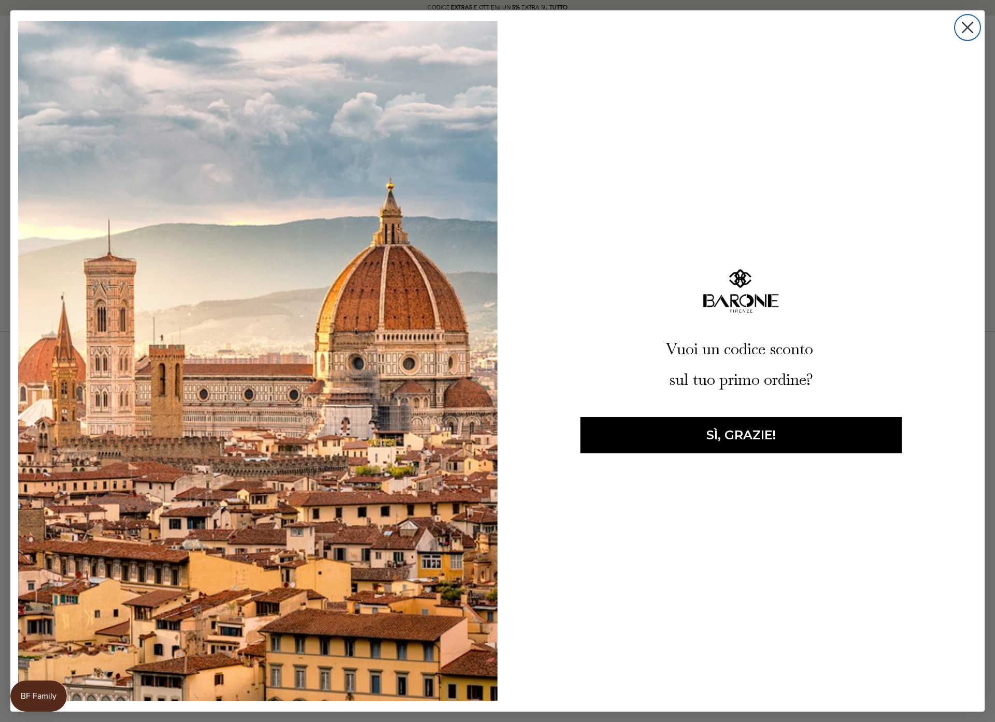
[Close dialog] (967, 27)
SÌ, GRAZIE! (741, 434)
